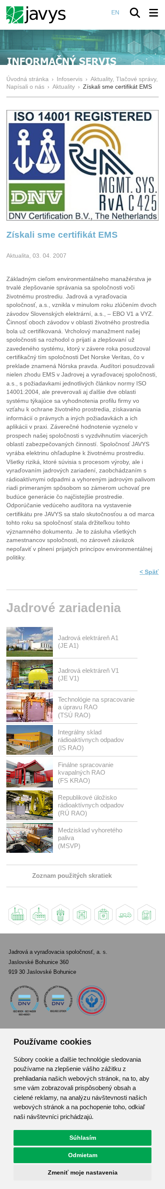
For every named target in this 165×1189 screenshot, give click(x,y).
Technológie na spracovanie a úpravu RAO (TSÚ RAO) (96, 707)
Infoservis (69, 79)
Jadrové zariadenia (63, 608)
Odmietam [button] (82, 1155)
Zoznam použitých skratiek (72, 875)
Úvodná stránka (27, 79)
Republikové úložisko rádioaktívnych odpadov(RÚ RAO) (91, 805)
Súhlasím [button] (82, 1137)
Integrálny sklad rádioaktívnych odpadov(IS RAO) (91, 739)
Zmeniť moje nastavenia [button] (83, 1172)
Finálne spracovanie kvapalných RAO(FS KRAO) (85, 772)
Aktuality (63, 87)
